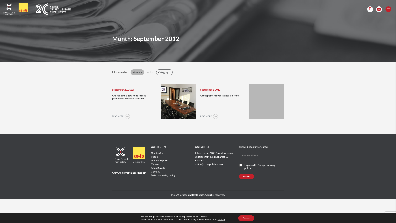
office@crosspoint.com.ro (209, 164)
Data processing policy (163, 175)
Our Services (157, 152)
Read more (118, 116)
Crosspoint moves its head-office (219, 95)
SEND (246, 176)
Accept (246, 218)
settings (221, 219)
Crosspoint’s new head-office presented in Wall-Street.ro (129, 97)
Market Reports (159, 160)
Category (163, 72)
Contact (155, 171)
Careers (155, 164)
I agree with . (259, 167)
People (154, 156)
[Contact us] (379, 9)
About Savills (158, 167)
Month (136, 72)
